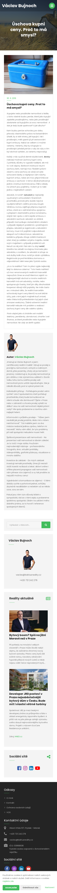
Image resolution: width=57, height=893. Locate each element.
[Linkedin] (31, 769)
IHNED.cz (18, 736)
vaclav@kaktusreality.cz (21, 839)
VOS (8, 812)
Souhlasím (11, 887)
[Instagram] (25, 769)
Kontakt (10, 802)
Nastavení (49, 887)
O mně (9, 798)
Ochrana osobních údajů (18, 807)
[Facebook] (19, 769)
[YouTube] (37, 769)
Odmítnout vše (30, 887)
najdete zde (8, 881)
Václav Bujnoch (24, 357)
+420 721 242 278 (18, 833)
